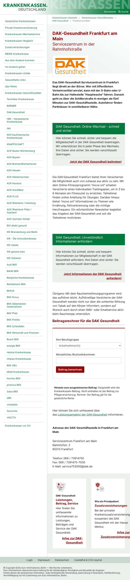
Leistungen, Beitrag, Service (67, 501)
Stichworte (110, 11)
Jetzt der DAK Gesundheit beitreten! (96, 161)
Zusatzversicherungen (111, 505)
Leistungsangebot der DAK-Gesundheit (82, 414)
